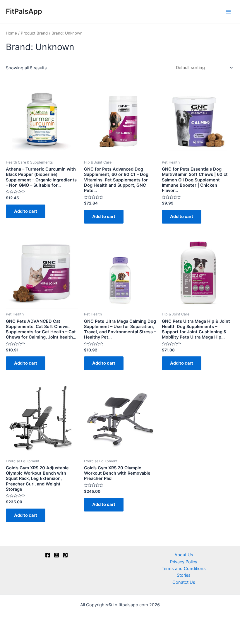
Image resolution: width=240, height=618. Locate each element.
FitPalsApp (24, 11)
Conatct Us (183, 582)
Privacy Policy (183, 561)
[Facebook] (47, 555)
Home (11, 33)
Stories (184, 575)
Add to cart (25, 211)
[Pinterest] (65, 555)
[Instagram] (56, 555)
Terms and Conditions (184, 568)
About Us (183, 554)
